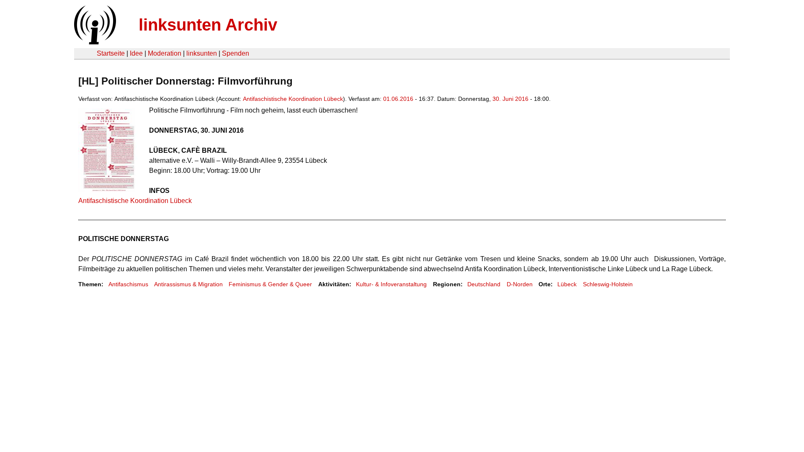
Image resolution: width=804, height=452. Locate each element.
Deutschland (483, 284)
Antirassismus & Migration (188, 284)
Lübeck (567, 284)
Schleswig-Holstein (608, 284)
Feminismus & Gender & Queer (270, 284)
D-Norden (520, 284)
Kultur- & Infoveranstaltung (391, 284)
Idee (136, 53)
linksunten (201, 53)
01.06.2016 (398, 98)
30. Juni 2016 (510, 98)
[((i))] (94, 42)
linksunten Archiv (208, 24)
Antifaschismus (128, 284)
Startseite (111, 53)
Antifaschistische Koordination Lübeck (293, 98)
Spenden (235, 53)
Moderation (164, 53)
